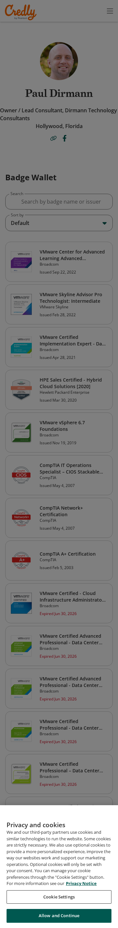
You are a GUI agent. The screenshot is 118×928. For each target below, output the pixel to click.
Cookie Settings (59, 897)
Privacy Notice (81, 883)
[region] (59, 866)
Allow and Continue (59, 915)
